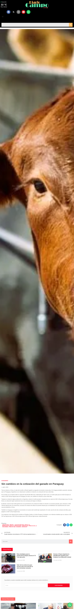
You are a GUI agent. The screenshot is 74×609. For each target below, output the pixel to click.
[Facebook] (8, 12)
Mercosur (5, 525)
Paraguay (25, 525)
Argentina (5, 524)
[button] (2, 16)
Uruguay (24, 526)
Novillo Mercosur (15, 525)
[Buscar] (71, 25)
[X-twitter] (13, 12)
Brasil (12, 524)
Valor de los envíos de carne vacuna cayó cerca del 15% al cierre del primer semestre (25, 566)
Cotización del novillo (22, 524)
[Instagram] (18, 12)
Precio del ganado (15, 526)
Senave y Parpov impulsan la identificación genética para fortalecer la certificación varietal (62, 555)
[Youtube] (23, 12)
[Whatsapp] (28, 12)
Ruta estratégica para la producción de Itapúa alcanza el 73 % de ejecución (26, 555)
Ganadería (4, 480)
